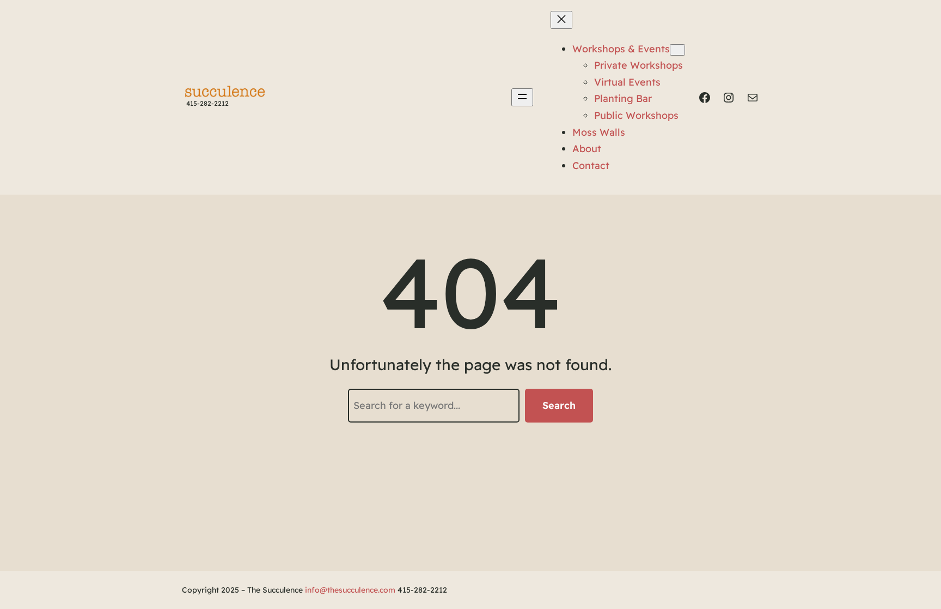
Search (559, 405)
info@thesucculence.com (350, 590)
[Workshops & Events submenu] (677, 50)
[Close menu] (561, 20)
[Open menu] (522, 97)
